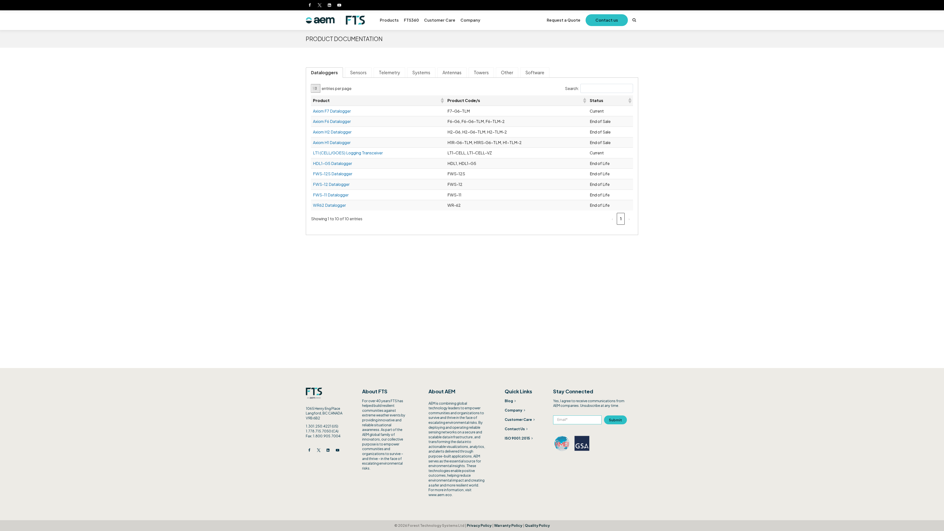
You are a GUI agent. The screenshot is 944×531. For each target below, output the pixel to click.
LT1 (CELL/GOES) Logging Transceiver (348, 152)
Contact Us (515, 429)
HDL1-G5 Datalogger (332, 163)
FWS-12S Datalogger (332, 173)
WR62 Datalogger (329, 205)
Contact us (606, 20)
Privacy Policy (479, 525)
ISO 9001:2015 (517, 438)
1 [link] (621, 218)
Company (470, 20)
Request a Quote (563, 20)
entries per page (337, 88)
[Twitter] (320, 5)
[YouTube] (339, 5)
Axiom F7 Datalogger (332, 111)
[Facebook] (310, 5)
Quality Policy (537, 525)
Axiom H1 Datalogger (332, 142)
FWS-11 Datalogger (331, 194)
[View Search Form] (634, 20)
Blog (509, 400)
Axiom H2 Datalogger (332, 131)
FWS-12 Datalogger (331, 184)
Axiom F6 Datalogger (332, 121)
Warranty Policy (508, 525)
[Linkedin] (329, 5)
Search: (572, 88)
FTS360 (411, 20)
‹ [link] (612, 218)
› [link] (629, 218)
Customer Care (439, 20)
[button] (442, 100)
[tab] (324, 72)
